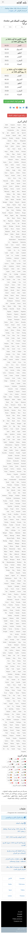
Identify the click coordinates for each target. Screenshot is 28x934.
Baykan (8, 204)
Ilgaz (19, 426)
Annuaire (19, 916)
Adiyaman (23, 130)
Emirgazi (24, 335)
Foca (14, 354)
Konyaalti (24, 506)
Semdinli (13, 647)
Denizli (12, 295)
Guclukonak (12, 380)
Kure (25, 522)
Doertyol (24, 319)
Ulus (13, 714)
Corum (24, 284)
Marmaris (17, 540)
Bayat (24, 204)
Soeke (13, 668)
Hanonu (19, 404)
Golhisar (24, 372)
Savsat (6, 639)
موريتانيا (15, 761)
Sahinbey (10, 615)
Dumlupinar (17, 319)
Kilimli (24, 492)
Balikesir (9, 194)
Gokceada (18, 367)
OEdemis (12, 572)
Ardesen (18, 172)
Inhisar (13, 431)
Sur (18, 679)
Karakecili (17, 458)
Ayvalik (18, 188)
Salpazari (5, 618)
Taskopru (24, 687)
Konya (6, 503)
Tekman (17, 692)
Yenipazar (11, 735)
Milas (11, 554)
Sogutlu (24, 668)
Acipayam (12, 124)
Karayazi (5, 466)
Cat (12, 255)
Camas (12, 244)
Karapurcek (23, 466)
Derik (5, 298)
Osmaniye (10, 586)
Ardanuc (24, 172)
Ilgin (14, 426)
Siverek (24, 666)
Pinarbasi (24, 604)
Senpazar (18, 650)
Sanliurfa (24, 623)
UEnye (24, 717)
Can (18, 250)
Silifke (9, 655)
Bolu (5, 220)
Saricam (10, 628)
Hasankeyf (16, 407)
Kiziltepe (17, 500)
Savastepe (12, 639)
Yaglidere (24, 725)
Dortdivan (9, 316)
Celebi (5, 266)
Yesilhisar (18, 741)
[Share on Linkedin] (20, 107)
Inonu (8, 431)
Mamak (18, 535)
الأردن (10, 764)
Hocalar (19, 418)
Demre (17, 295)
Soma (24, 671)
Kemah (7, 482)
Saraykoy (5, 626)
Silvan (19, 658)
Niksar (24, 570)
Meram (5, 546)
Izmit (9, 439)
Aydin (7, 183)
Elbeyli (24, 330)
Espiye (13, 346)
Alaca (8, 148)
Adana (19, 127)
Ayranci (11, 186)
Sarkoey (9, 636)
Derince (24, 300)
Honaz (13, 418)
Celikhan (24, 268)
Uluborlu (8, 711)
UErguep (18, 717)
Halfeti (13, 399)
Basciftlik (18, 199)
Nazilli (24, 567)
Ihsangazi (19, 423)
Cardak (6, 252)
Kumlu (17, 519)
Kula (14, 516)
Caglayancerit (15, 242)
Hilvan (18, 415)
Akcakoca (4, 138)
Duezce (17, 322)
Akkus (13, 143)
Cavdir (24, 260)
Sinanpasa (8, 658)
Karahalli (10, 455)
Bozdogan (11, 226)
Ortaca (24, 583)
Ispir (14, 436)
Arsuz (19, 178)
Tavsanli (19, 690)
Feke (25, 351)
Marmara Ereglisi (10, 538)
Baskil (7, 199)
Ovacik (17, 588)
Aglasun (13, 132)
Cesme (13, 271)
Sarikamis (18, 631)
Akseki (6, 146)
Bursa (12, 236)
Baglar (13, 191)
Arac (7, 167)
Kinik (14, 492)
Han (12, 402)
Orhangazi (12, 580)
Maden (24, 532)
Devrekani (12, 303)
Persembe (18, 602)
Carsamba (24, 255)
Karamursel (16, 463)
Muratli (24, 559)
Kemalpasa (16, 484)
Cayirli (12, 263)
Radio (10, 884)
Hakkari (19, 399)
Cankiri (12, 252)
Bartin (24, 199)
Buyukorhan (23, 242)
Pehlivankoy (10, 599)
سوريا (23, 764)
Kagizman (17, 444)
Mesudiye (17, 551)
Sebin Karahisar (12, 642)
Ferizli (13, 351)
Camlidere (23, 247)
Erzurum (18, 343)
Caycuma (8, 260)
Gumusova (7, 386)
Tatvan (6, 687)
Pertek (12, 602)
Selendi (24, 647)
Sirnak (24, 663)
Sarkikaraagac (23, 636)
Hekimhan (13, 412)
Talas (25, 684)
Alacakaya (23, 151)
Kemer (24, 487)
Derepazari (11, 298)
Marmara (24, 540)
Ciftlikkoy (18, 276)
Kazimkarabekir (22, 479)
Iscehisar (19, 434)
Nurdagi (8, 570)
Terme (19, 695)
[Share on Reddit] (17, 107)
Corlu (8, 282)
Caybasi (14, 260)
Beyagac (24, 212)
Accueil (20, 912)
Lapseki (24, 530)
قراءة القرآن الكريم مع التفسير (15, 817)
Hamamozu (23, 402)
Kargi (24, 468)
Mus (25, 562)
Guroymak (23, 394)
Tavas (24, 690)
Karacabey (4, 452)
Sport (10, 890)
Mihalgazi (23, 554)
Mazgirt (11, 540)
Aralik (19, 170)
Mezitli (11, 551)
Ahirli (24, 135)
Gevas (12, 364)
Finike (18, 354)
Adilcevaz (6, 127)
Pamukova (16, 594)
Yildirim (12, 743)
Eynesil (13, 348)
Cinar (14, 279)
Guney (16, 388)
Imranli (17, 428)
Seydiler (17, 652)
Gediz (6, 356)
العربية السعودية (21, 766)
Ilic (10, 426)
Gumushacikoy (22, 386)
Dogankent (16, 311)
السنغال (23, 774)
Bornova (8, 223)
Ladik (13, 527)
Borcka (13, 223)
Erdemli (24, 338)
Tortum (24, 701)
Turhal (5, 703)
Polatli (18, 607)
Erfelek (7, 338)
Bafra (18, 191)
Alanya (6, 151)
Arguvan (12, 172)
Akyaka (19, 148)
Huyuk (13, 420)
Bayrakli (24, 207)
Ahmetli (14, 135)
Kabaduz (24, 442)
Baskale (12, 199)
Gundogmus (23, 388)
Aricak (24, 175)
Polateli (24, 607)
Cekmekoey (11, 266)
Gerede (14, 362)
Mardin (18, 538)
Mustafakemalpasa (11, 562)
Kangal (5, 450)
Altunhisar (16, 162)
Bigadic (12, 215)
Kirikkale (17, 495)
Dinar (4, 306)
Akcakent (11, 138)
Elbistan (18, 330)
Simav (14, 658)
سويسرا (16, 777)
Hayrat (24, 412)
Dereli (17, 298)
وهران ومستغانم (14, 861)
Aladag (11, 151)
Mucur (5, 554)
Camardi (18, 244)
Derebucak (23, 298)
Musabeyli (19, 562)
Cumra (24, 287)
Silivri (4, 655)
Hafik (24, 399)
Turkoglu (18, 706)
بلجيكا (8, 774)
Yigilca (17, 743)
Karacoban (17, 455)
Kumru (5, 519)
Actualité (22, 878)
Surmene (13, 679)
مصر (8, 761)
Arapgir (13, 170)
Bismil (13, 218)
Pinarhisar (10, 604)
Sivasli (9, 663)
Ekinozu (14, 327)
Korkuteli (18, 511)
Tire (9, 695)
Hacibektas (16, 396)
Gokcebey (11, 367)
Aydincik (24, 186)
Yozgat (18, 746)
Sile (14, 655)
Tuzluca (24, 709)
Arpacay (7, 175)
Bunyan (6, 234)
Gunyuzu (18, 391)
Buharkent (7, 231)
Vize (6, 722)
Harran (6, 404)
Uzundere (24, 719)
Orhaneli (19, 580)
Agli (8, 132)
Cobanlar (14, 282)
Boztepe (6, 228)
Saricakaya (17, 628)
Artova (14, 178)
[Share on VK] (13, 107)
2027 (7, 837)
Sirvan (19, 663)
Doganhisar (23, 311)
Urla (13, 717)
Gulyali (12, 383)
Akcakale (18, 138)
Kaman (16, 450)
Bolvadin (24, 223)
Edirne (18, 324)
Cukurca (13, 284)
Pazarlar (9, 596)
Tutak (8, 706)
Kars (25, 471)
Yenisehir (15, 738)
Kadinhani (11, 442)
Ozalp (24, 591)
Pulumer (24, 610)
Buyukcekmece (12, 239)
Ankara (6, 164)
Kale (20, 447)
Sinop (13, 660)
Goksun (5, 367)
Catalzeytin (16, 258)
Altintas (17, 159)
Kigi (8, 490)
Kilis (19, 492)
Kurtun (24, 524)
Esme (18, 346)
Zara (8, 749)
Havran (5, 407)
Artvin (9, 178)
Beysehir (4, 212)
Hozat (18, 420)
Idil (3, 420)
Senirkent (7, 647)
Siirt (18, 655)
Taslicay (17, 687)
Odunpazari (23, 575)
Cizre (20, 282)
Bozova (12, 228)
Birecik (18, 218)
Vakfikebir (8, 719)
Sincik (24, 660)
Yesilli (12, 741)
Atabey (12, 180)
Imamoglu (23, 428)
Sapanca (17, 623)
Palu (6, 591)
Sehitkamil (16, 644)
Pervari (7, 602)
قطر (10, 769)
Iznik (4, 439)
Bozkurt (24, 228)
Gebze (11, 356)
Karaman (9, 460)
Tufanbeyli (23, 703)
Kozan (4, 514)
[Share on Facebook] (26, 107)
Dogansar (9, 311)
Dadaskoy (12, 287)
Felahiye (19, 351)
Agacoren (24, 132)
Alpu (25, 156)
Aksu (25, 148)
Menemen (24, 546)
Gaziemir (24, 356)
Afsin (17, 130)
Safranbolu (16, 615)
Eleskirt (6, 330)
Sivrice (18, 666)
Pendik (24, 602)
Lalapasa (8, 527)
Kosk (8, 511)
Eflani (24, 327)
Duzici (11, 322)
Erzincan (24, 343)
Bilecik (6, 215)
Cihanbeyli (11, 276)
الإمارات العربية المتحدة (7, 766)
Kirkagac (11, 495)
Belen (24, 210)
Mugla (11, 556)
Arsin (24, 178)
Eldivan (12, 330)
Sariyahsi (17, 634)
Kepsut (13, 487)
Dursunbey (23, 322)
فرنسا (15, 774)
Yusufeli (13, 749)
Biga (17, 215)
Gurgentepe (10, 391)
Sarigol (4, 628)
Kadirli (5, 442)
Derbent (6, 295)
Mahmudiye (17, 532)
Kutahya (5, 524)
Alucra (10, 162)
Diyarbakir (12, 308)
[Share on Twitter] (23, 107)
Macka (6, 530)
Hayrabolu (7, 410)
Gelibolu (17, 359)
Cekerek (18, 266)
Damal (18, 290)
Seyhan (4, 652)
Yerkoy (24, 741)
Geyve (7, 364)
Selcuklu (10, 644)
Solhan (7, 668)
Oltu (25, 578)
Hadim (4, 396)
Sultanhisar (23, 676)
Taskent (8, 684)
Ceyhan (7, 271)
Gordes (19, 378)
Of (17, 575)
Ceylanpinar (23, 274)
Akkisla (24, 143)
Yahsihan (17, 725)
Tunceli (17, 703)
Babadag (6, 188)
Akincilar (9, 140)
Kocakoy (5, 500)
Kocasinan (18, 503)
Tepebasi (11, 692)
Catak (7, 255)
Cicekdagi (16, 274)
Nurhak (24, 572)
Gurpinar (17, 394)
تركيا (16, 782)
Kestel (19, 490)
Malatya (11, 532)
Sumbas (4, 676)
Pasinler (10, 594)
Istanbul (8, 436)
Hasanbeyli (23, 407)
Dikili (15, 306)
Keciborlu (23, 482)
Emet (13, 332)
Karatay (11, 466)
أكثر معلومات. (12, 10)
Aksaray (18, 146)
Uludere (24, 714)
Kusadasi (11, 524)
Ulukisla (18, 714)
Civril (24, 282)
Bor (18, 223)
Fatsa (3, 348)
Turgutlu (11, 703)
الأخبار (10, 878)
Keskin (24, 490)
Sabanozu (24, 615)
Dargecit (6, 290)
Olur (20, 578)
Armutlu (13, 175)
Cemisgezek (6, 268)
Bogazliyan (10, 220)
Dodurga (5, 308)
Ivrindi (24, 439)
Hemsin (6, 412)
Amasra (4, 162)
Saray (6, 623)
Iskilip (6, 434)
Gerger (8, 362)
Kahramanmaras (8, 444)
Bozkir (5, 226)
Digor (20, 306)
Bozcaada (18, 226)
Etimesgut (7, 346)
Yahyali (11, 725)
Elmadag (24, 332)
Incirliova (6, 428)
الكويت (23, 772)
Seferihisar (23, 644)
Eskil (12, 343)
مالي (16, 772)
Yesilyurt (24, 743)
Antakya (24, 167)
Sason (18, 639)
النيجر (9, 772)
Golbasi (24, 370)
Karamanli (23, 463)
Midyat (5, 551)
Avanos (24, 183)
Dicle (7, 303)
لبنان (17, 764)
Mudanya (24, 556)
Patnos (4, 594)
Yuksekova (12, 746)
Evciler (24, 348)
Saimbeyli (23, 618)
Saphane (11, 623)
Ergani (24, 340)
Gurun (6, 394)
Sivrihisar (12, 666)
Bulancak (24, 234)
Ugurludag (11, 709)
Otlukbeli (24, 588)
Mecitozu (24, 543)
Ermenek (18, 340)
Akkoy (18, 143)
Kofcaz (11, 503)
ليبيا (10, 758)
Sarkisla (15, 636)
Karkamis (19, 468)
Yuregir (19, 749)
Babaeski (24, 191)
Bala (14, 194)
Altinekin (19, 156)
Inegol (18, 431)
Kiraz (9, 492)
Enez (18, 335)
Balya (18, 196)
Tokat (24, 698)
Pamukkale (23, 594)
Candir (17, 252)
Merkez (19, 548)
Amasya (24, 164)
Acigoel (19, 124)
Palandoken (12, 591)
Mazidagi (5, 540)
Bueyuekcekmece (22, 239)
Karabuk (18, 452)
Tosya (14, 701)
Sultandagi (17, 674)
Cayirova (7, 263)
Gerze (17, 364)
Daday (6, 287)
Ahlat (19, 135)
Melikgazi (17, 543)
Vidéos (23, 890)
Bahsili (24, 194)
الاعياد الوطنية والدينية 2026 (18, 837)
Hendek (24, 415)
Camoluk (24, 250)
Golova (4, 372)
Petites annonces (17, 919)
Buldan (12, 234)
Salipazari (11, 618)
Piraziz (4, 604)
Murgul (6, 559)
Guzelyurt (23, 396)
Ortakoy (19, 583)
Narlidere (12, 564)
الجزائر (23, 758)
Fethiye (8, 351)
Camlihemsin (16, 247)
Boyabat (24, 226)
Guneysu (24, 391)
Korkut (24, 511)
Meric (24, 548)
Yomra (24, 746)
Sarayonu (24, 628)
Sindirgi (19, 660)
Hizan (24, 418)
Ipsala (24, 434)
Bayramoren (10, 207)
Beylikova (17, 212)
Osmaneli (24, 586)
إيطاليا (15, 780)
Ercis (9, 335)
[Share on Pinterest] (10, 107)
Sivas (14, 663)
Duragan (10, 319)
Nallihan (19, 564)
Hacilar (10, 396)
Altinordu (12, 156)
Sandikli (6, 620)
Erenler (13, 338)
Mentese (11, 546)
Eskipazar (6, 343)
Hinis (13, 415)
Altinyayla (10, 159)
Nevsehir (12, 567)
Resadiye (24, 612)
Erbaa (13, 335)
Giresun (24, 367)
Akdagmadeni (23, 140)
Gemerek (11, 359)
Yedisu (18, 733)
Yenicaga (13, 733)
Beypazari (11, 212)
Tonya (13, 698)
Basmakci (24, 202)
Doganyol (16, 314)
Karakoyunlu (16, 460)
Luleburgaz (13, 530)
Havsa (24, 410)
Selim (19, 647)
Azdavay (12, 188)
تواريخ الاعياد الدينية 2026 (18, 843)
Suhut (14, 671)
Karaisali (24, 458)
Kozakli (9, 514)
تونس (16, 758)
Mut (3, 562)
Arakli (24, 170)
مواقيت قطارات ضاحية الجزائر (15, 859)
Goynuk (24, 380)
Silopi (24, 658)
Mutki (24, 564)
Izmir (13, 439)
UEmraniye (6, 714)
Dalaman (24, 290)
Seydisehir (10, 652)
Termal (24, 695)
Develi (24, 303)
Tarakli (19, 684)
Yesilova (6, 741)
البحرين (16, 769)
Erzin (8, 340)
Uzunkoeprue (16, 719)
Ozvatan (19, 591)
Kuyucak (24, 527)
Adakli (6, 124)
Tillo (14, 695)
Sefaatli (4, 642)
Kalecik (6, 447)
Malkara (24, 535)
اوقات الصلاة (20, 823)
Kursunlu (19, 522)
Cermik (18, 271)
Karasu (16, 466)
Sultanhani (10, 674)
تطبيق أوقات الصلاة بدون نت (13, 101)
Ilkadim (5, 426)
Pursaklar (18, 610)
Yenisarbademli (22, 738)
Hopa (8, 418)
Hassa (10, 407)
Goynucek (7, 378)
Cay (19, 260)
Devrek (19, 303)
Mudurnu (17, 556)
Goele (6, 370)
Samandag (23, 620)
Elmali (18, 332)
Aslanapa (18, 180)
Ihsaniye (13, 423)
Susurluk (18, 682)
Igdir (25, 423)
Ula (5, 709)
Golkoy (18, 372)
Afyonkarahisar (10, 130)
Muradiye (6, 556)
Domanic (16, 316)
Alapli (24, 154)
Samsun (11, 620)
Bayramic (17, 207)
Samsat (17, 620)
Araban (12, 167)
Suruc (8, 679)
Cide (10, 274)
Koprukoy (23, 508)
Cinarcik (8, 279)
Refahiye (5, 610)
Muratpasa (12, 559)
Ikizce (7, 423)
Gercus (19, 362)
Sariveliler (23, 634)
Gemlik (4, 359)
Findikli (24, 354)
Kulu (5, 516)
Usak (8, 717)
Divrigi (24, 308)
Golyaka (17, 375)
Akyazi (13, 148)
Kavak (6, 471)
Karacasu (24, 455)
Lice (19, 530)
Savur (24, 642)
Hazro (19, 412)
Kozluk (19, 516)
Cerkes (24, 271)
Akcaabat (8, 135)
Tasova (11, 687)
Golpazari (24, 375)
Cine (3, 279)
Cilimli (24, 279)
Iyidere (18, 439)
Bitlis (8, 218)
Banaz (13, 196)
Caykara (24, 266)
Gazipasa (17, 356)
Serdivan (11, 650)
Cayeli (24, 263)
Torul (19, 701)
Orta (7, 580)
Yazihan (24, 733)
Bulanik (17, 234)
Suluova (17, 676)
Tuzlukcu (18, 709)
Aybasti (12, 183)
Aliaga (13, 154)
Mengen (17, 546)
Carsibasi (17, 255)
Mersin (5, 548)
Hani (25, 404)
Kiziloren (24, 500)
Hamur (16, 402)
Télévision (22, 884)
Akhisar (15, 140)
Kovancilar (23, 514)
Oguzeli (13, 575)
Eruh (13, 340)
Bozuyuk (24, 231)
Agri (3, 132)
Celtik (18, 268)
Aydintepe (17, 186)
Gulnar (24, 383)
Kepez (19, 487)
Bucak (13, 231)
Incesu (11, 428)
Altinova (6, 156)
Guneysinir (10, 388)
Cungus (18, 287)
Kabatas (18, 442)
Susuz (12, 682)
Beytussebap (23, 215)
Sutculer (7, 682)
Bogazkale (17, 220)
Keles (18, 482)
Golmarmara (11, 372)
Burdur (24, 236)
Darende (12, 290)
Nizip (13, 570)
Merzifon (24, 551)
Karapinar (9, 463)
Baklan (18, 194)
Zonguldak (23, 751)
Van (3, 719)
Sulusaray (10, 676)
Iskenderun (12, 434)
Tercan (5, 692)
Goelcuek (12, 370)
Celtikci (12, 268)
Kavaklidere (23, 474)
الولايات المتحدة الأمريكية (19, 785)
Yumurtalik (5, 746)
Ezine (8, 348)
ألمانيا (9, 780)
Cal (9, 242)
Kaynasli (24, 476)
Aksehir (12, 146)
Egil (20, 327)
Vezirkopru (18, 722)
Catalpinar (23, 258)
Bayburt (14, 204)
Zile (4, 749)
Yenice (6, 733)
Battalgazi (5, 202)
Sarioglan (5, 631)
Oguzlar (7, 575)
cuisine (10, 896)
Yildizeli (6, 743)
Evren (19, 348)
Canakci (9, 250)
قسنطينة (23, 861)
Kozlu (24, 516)
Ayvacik (5, 186)
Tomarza (19, 698)
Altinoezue (23, 159)
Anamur (18, 164)
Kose (13, 511)
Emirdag (7, 332)
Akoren (7, 143)
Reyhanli (11, 612)
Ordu (25, 580)
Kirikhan (24, 495)
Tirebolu (4, 695)
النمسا (23, 782)
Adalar (24, 127)
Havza (19, 410)
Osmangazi (16, 586)
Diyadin (18, 308)
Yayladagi (5, 730)
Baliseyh (24, 196)
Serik (6, 650)
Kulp (9, 516)
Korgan (12, 508)
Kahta (24, 447)
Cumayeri (7, 284)
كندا (11, 782)
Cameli (6, 244)
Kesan (8, 487)
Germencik (23, 364)
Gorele (13, 378)
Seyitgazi (24, 655)
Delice (18, 292)
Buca (18, 231)
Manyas (24, 538)
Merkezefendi (12, 548)
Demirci (13, 292)
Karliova (12, 468)
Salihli (17, 618)
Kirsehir (24, 498)
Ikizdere (24, 426)
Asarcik (24, 180)
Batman (11, 202)
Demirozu (23, 295)
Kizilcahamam (17, 498)
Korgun (6, 508)
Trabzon (8, 701)
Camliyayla (8, 247)
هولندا (23, 777)
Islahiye (24, 436)
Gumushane (14, 386)
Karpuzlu (6, 468)
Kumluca (12, 519)
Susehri (24, 682)
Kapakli (24, 452)
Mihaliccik (16, 554)
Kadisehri (24, 444)
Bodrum (24, 220)
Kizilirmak (8, 498)
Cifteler (5, 274)
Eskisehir (24, 346)
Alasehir (19, 154)
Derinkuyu (17, 300)
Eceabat (24, 324)
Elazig (9, 327)
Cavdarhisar (9, 258)
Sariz (11, 634)
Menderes (10, 543)
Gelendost (23, 359)
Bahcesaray (7, 191)
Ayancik (18, 183)
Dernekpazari (10, 300)
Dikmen (9, 306)
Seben (19, 642)
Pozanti (8, 607)
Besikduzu (18, 210)
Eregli (18, 338)
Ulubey (19, 711)
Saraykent (12, 626)
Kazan (12, 476)
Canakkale (23, 252)
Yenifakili (18, 735)
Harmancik (13, 404)
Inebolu (24, 431)
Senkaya (24, 650)
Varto (24, 722)
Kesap (3, 487)
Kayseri (18, 476)
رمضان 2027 (21, 831)
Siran (8, 660)
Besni (8, 210)
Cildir (5, 276)
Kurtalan (6, 522)
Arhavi (5, 172)
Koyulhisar (16, 514)
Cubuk (19, 284)
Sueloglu (24, 674)
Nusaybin (18, 572)
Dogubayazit (23, 316)
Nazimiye (18, 567)
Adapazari (13, 127)
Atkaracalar (5, 180)
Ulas (25, 711)
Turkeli (24, 706)
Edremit (13, 324)
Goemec (11, 375)
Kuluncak (24, 519)
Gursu (11, 394)
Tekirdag (7, 690)
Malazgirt (5, 532)
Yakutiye (24, 727)
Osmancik (6, 583)
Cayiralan (18, 263)
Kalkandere (23, 450)
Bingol (24, 218)
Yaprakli (24, 730)
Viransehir (11, 722)
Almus (7, 154)
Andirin (12, 164)
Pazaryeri (24, 599)
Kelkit (13, 482)
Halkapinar (7, 399)
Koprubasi (17, 506)
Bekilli (3, 207)
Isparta (18, 436)
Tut (13, 706)
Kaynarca (9, 474)
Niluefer (19, 570)
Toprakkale (7, 698)
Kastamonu (12, 471)
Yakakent (5, 725)
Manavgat (12, 535)
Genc (25, 362)
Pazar (20, 596)
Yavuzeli (12, 730)
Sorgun (19, 671)
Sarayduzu (18, 626)
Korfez (17, 508)
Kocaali (11, 500)
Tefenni (13, 690)
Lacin (18, 527)
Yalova (11, 727)
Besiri (12, 210)
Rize (6, 612)
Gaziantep (8, 354)
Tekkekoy (24, 692)
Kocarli (24, 503)
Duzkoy (6, 322)
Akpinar (24, 146)
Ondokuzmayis (8, 578)
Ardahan (8, 170)
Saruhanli (24, 639)
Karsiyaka (19, 471)
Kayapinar (16, 474)
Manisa (5, 535)
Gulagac (6, 380)
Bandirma (7, 196)
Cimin (19, 279)
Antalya (18, 167)
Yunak (24, 749)
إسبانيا (8, 777)
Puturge (11, 610)
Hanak (7, 402)
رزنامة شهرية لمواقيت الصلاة (17, 115)
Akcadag (24, 138)
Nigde (6, 567)
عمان (23, 769)
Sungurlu (24, 679)
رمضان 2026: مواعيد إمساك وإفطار (13, 829)
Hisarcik (8, 415)
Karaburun (11, 452)
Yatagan (18, 730)
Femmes (22, 896)
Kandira (11, 450)
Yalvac (5, 727)
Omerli (15, 578)
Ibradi (8, 420)
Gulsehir (18, 383)
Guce (19, 380)
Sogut (6, 666)
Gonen (5, 375)
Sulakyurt (8, 671)
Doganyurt (9, 314)
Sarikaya (11, 631)
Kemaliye (24, 484)
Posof (13, 607)
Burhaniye (18, 236)
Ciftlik (24, 276)
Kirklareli (4, 495)
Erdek (3, 335)
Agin (18, 132)
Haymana (14, 410)
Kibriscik (13, 490)
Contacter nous (18, 921)
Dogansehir (23, 314)
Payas (24, 596)
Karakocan (10, 458)
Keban (5, 479)
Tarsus (14, 684)
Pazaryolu (17, 599)
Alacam (17, 151)
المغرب (23, 761)
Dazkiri (24, 292)
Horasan (24, 420)
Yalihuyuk (17, 727)
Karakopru (23, 460)
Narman (6, 564)
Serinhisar (23, 652)
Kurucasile (18, 524)
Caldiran (24, 244)
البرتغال (23, 780)
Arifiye (18, 175)
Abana (24, 124)
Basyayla (17, 202)
